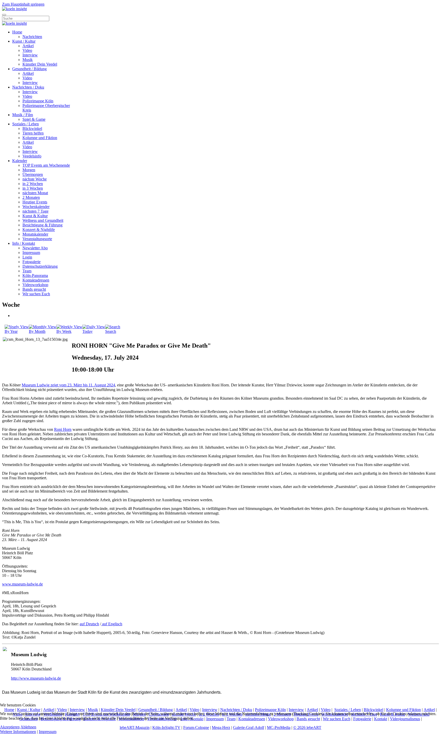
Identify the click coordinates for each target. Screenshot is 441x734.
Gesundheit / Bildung (29, 69)
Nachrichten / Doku (28, 87)
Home (17, 32)
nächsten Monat (35, 193)
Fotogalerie (31, 262)
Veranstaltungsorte (37, 239)
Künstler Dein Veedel (39, 64)
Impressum (31, 252)
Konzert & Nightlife (38, 229)
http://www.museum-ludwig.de (36, 678)
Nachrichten (32, 36)
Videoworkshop (35, 285)
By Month (37, 331)
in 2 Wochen (32, 183)
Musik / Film (22, 115)
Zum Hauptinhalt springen (23, 4)
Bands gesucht (34, 289)
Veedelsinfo (31, 156)
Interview (30, 55)
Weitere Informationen (18, 731)
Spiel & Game (33, 119)
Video (27, 50)
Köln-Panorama (35, 275)
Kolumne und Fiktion (39, 138)
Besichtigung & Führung (42, 225)
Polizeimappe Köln (37, 101)
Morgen (28, 170)
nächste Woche (34, 179)
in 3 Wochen (32, 188)
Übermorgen (32, 174)
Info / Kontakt (23, 243)
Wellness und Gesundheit (42, 220)
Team (26, 271)
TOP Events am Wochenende (46, 165)
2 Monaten (31, 197)
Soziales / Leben (25, 124)
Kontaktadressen (35, 280)
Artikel (28, 46)
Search (110, 331)
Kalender (19, 160)
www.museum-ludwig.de (22, 584)
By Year (11, 331)
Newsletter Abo (35, 248)
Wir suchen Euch (36, 294)
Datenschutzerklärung (40, 266)
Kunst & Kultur (35, 216)
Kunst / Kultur (23, 41)
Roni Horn (62, 429)
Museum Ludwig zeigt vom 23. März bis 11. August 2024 (68, 385)
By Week (63, 331)
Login (27, 257)
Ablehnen (28, 727)
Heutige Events (34, 202)
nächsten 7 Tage (35, 211)
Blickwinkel (32, 128)
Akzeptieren (10, 727)
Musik (27, 59)
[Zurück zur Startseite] (14, 9)
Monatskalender (35, 234)
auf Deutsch (89, 624)
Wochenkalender (36, 206)
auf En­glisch (111, 624)
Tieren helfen (33, 133)
